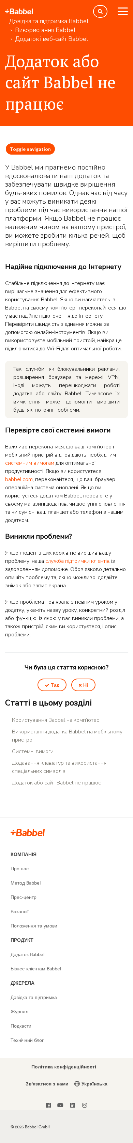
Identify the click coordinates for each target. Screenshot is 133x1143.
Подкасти (21, 1025)
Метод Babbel (26, 882)
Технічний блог (27, 1040)
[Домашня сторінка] (19, 12)
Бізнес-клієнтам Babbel (36, 968)
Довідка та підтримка (34, 997)
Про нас (20, 868)
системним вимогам (29, 463)
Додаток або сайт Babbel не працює (56, 783)
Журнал (19, 1011)
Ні (85, 685)
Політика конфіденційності (63, 1066)
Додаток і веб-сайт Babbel (51, 39)
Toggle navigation (30, 149)
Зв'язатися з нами (47, 1083)
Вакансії (20, 911)
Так (55, 685)
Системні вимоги (33, 751)
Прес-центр (23, 897)
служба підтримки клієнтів (77, 561)
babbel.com (19, 479)
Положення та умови (34, 925)
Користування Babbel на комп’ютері (56, 720)
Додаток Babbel (28, 954)
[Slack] (28, 832)
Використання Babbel (45, 30)
